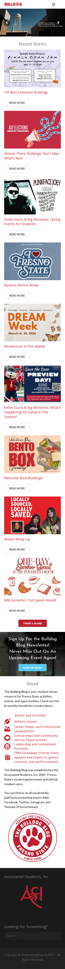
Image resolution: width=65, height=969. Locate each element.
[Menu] (54, 4)
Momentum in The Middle (24, 346)
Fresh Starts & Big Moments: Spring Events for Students (32, 221)
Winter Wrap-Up (17, 539)
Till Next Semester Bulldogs (26, 92)
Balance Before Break (21, 285)
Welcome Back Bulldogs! (23, 478)
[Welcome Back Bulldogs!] (32, 454)
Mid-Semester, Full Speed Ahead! (30, 600)
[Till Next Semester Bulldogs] (32, 68)
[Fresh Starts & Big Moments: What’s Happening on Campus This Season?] (32, 384)
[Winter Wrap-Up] (32, 515)
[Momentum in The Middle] (32, 322)
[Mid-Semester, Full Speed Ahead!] (32, 576)
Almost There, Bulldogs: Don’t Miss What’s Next (31, 155)
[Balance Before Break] (32, 261)
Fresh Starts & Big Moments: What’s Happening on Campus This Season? (32, 412)
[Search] (61, 4)
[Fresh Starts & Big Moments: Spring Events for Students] (32, 195)
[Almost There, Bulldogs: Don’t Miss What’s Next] (32, 130)
